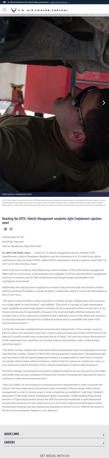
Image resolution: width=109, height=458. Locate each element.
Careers (9, 442)
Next (103, 103)
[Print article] (5, 229)
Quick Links (11, 434)
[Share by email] (11, 229)
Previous (5, 103)
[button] (60, 2)
